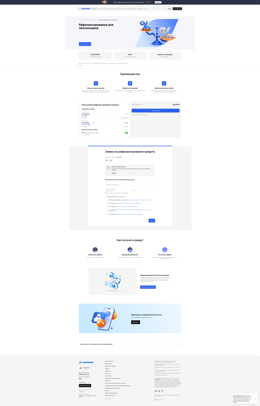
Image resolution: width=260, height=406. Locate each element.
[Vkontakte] (156, 391)
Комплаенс (108, 373)
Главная (81, 20)
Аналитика (107, 380)
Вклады (107, 390)
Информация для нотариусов (112, 388)
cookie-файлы (157, 379)
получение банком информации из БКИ (127, 206)
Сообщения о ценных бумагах (161, 375)
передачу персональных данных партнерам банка (130, 214)
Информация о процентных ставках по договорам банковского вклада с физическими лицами (165, 362)
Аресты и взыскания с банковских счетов (115, 383)
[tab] (80, 63)
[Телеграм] (162, 391)
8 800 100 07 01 (84, 374)
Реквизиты (107, 371)
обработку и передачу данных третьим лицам (129, 203)
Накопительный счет (110, 395)
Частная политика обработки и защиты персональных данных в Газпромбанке (166, 371)
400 (80, 379)
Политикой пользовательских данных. (241, 398)
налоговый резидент (111, 157)
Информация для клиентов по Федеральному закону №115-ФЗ (167, 368)
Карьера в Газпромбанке (111, 393)
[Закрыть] (257, 2)
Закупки (107, 368)
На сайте (89, 257)
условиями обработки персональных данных (140, 200)
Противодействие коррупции (112, 378)
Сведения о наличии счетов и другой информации (117, 385)
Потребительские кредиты (90, 20)
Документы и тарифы (110, 366)
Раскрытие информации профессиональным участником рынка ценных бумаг (167, 365)
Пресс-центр (108, 363)
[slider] (105, 116)
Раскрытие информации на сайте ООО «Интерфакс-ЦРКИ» (168, 373)
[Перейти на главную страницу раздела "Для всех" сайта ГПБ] (85, 9)
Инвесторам (108, 376)
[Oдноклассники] (159, 391)
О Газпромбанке (109, 361)
